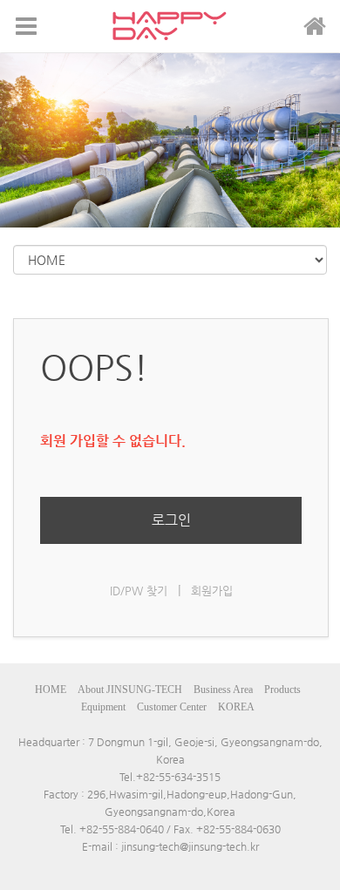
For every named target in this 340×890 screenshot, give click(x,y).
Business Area (223, 689)
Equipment (103, 707)
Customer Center (172, 707)
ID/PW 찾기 (138, 590)
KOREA (236, 707)
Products (282, 689)
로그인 (171, 520)
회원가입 (212, 590)
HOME (50, 689)
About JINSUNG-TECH (130, 689)
